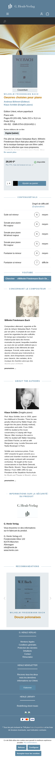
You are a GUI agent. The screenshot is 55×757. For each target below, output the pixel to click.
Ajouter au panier (30, 183)
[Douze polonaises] (27, 592)
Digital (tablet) (12, 133)
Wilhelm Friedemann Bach (27, 613)
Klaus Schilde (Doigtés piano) (18, 105)
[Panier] (47, 13)
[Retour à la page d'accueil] (27, 6)
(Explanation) (38, 206)
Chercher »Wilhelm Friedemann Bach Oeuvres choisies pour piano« (28, 279)
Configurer (33, 747)
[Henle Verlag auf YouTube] (25, 735)
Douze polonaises (27, 617)
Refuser (21, 747)
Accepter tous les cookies (28, 753)
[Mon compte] (42, 13)
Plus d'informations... (31, 743)
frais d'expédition (37, 727)
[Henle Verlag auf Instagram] (27, 735)
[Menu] (7, 13)
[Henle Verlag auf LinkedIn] (29, 735)
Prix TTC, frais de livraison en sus (18, 165)
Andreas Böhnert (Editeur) (16, 102)
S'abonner (27, 688)
